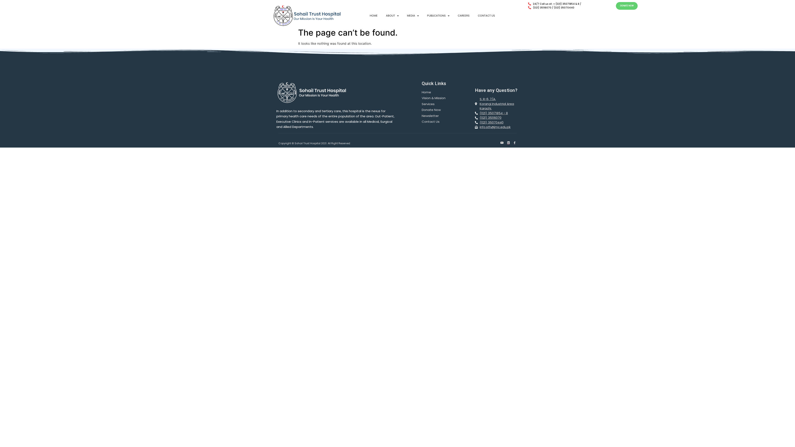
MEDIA (411, 16)
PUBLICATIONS (436, 16)
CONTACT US (486, 16)
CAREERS (464, 16)
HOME (374, 16)
